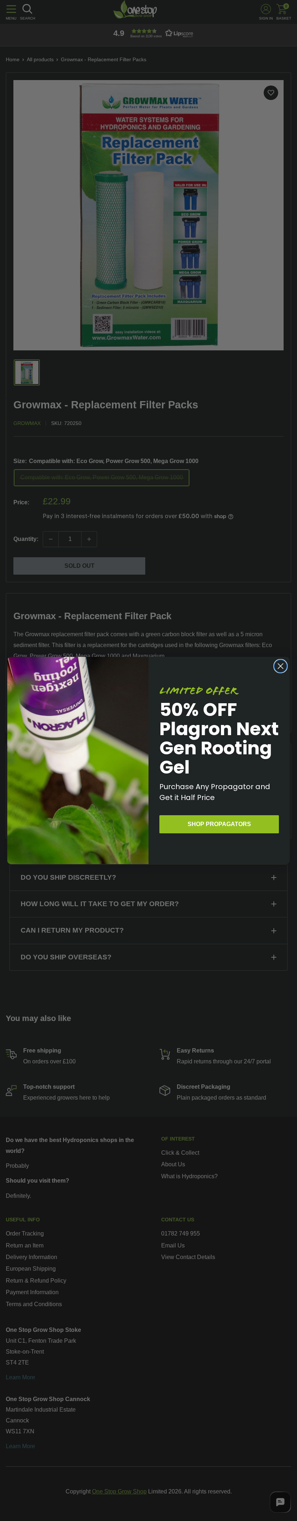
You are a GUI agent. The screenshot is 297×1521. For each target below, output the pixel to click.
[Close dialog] (280, 666)
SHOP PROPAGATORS (219, 824)
